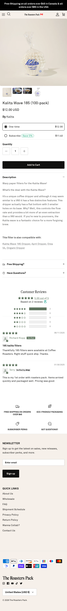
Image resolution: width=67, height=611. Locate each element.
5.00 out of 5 (41, 298)
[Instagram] (3, 583)
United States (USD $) (17, 592)
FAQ (4, 504)
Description (9, 177)
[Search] (10, 14)
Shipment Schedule (13, 509)
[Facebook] (8, 583)
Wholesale (8, 498)
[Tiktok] (17, 583)
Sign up (11, 473)
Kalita (10, 116)
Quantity (7, 144)
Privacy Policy (10, 514)
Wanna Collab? (11, 525)
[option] (33, 52)
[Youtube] (12, 583)
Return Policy (10, 519)
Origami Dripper (16, 247)
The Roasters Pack (18, 600)
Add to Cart (33, 164)
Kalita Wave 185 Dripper (16, 243)
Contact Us (8, 530)
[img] (9, 333)
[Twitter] (21, 583)
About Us (7, 493)
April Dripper (38, 243)
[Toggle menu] (3, 14)
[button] (20, 309)
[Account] (56, 14)
